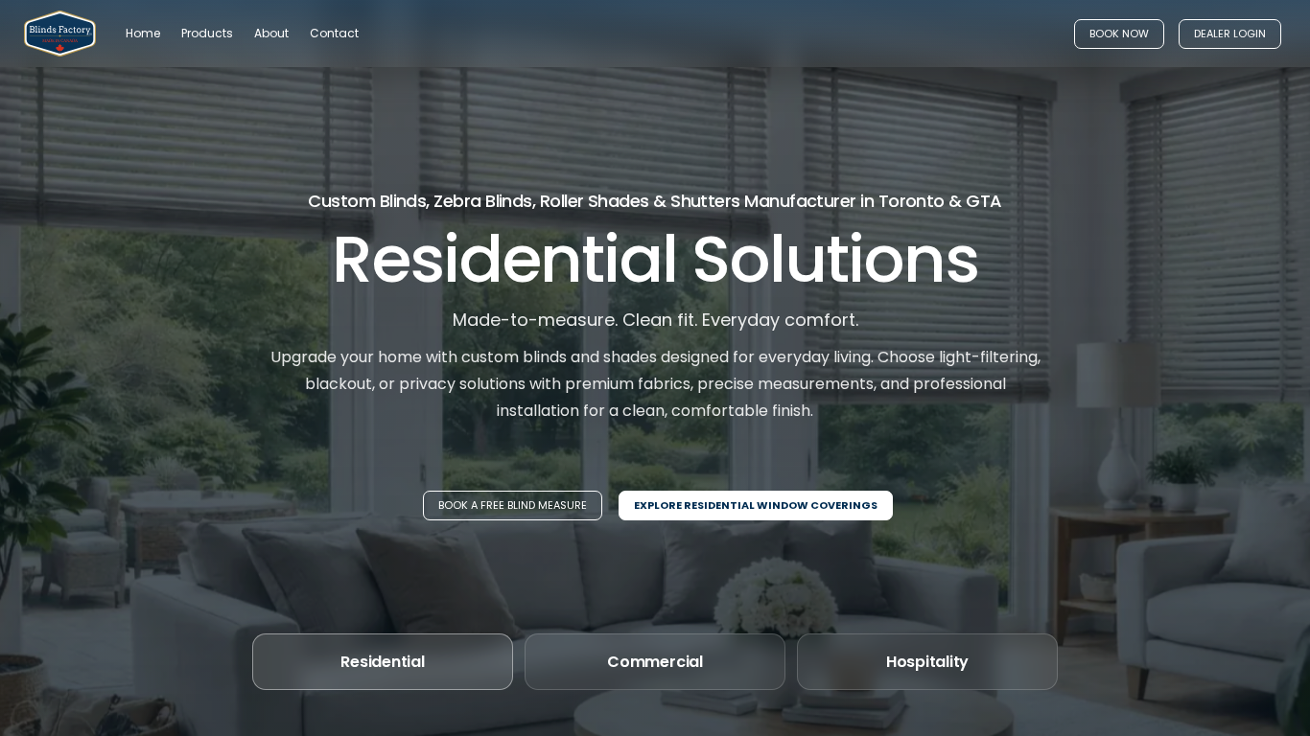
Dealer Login (1230, 33)
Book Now (1119, 33)
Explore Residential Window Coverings (755, 505)
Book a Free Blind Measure (512, 505)
